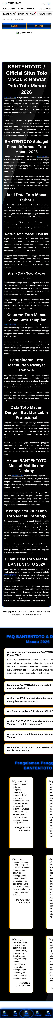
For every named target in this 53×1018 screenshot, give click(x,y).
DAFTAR (39, 26)
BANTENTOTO (8, 8)
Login (15, 1015)
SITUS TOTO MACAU (27, 8)
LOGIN (14, 26)
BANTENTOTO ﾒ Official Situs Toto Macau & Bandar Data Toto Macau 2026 (31, 613)
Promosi (5, 1015)
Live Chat (48, 1015)
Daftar (26, 1015)
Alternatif (38, 1015)
